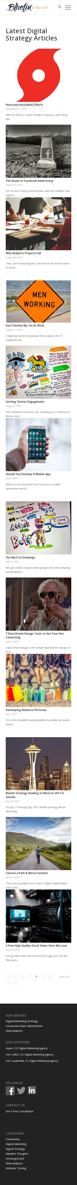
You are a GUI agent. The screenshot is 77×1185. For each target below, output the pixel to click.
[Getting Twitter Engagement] (38, 372)
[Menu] (66, 7)
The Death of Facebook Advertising (29, 181)
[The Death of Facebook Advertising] (38, 151)
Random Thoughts (17, 1153)
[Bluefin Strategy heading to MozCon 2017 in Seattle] (38, 763)
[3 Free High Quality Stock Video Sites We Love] (38, 916)
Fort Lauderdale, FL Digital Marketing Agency (32, 1060)
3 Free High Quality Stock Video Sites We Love (36, 946)
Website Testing (16, 1168)
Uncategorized (15, 1158)
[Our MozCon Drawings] (38, 528)
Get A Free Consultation (19, 1111)
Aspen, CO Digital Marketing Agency (26, 1048)
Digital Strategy (15, 1149)
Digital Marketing (16, 1144)
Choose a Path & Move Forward (26, 873)
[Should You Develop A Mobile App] (38, 444)
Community (13, 1139)
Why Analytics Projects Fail (23, 253)
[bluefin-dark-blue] (32, 7)
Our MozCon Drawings (20, 557)
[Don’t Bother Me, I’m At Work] (38, 301)
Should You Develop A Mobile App (28, 474)
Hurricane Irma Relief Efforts (24, 105)
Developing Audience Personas (26, 710)
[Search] (57, 7)
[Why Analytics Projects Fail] (38, 223)
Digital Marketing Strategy (22, 1021)
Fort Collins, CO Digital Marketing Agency (29, 1054)
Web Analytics (14, 1030)
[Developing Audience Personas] (38, 680)
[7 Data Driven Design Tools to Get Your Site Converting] (38, 604)
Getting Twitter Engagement (25, 402)
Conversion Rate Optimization (24, 1026)
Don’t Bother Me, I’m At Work (25, 325)
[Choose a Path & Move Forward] (38, 843)
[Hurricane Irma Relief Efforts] (38, 75)
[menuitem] (57, 7)
